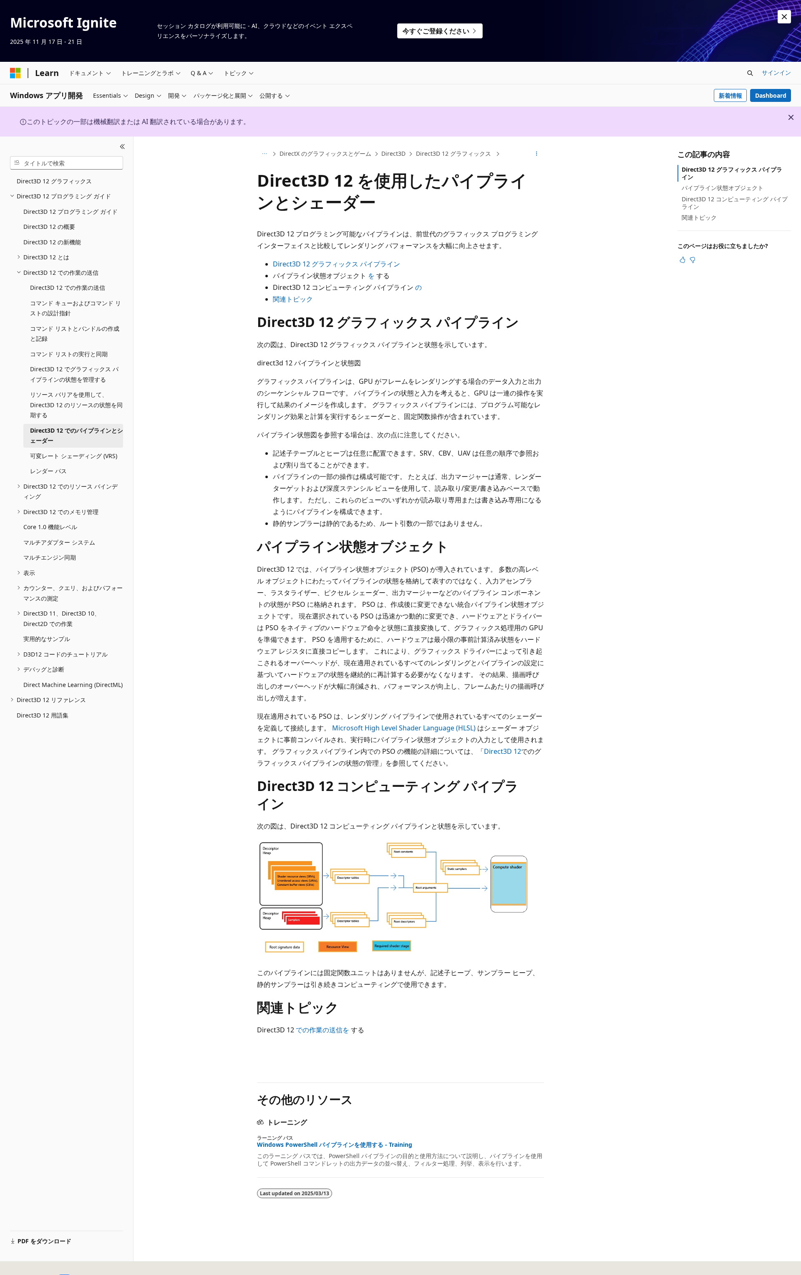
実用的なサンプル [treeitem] (46, 639)
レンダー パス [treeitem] (48, 471)
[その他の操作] (536, 154)
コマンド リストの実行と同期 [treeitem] (69, 354)
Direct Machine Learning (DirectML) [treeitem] (73, 685)
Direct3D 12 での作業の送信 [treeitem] (67, 288)
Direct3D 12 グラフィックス (454, 153)
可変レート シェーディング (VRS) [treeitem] (73, 456)
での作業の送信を (322, 1029)
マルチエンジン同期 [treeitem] (49, 557)
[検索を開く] (750, 73)
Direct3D (393, 153)
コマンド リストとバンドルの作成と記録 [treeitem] (74, 333)
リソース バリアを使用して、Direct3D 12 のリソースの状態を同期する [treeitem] (76, 404)
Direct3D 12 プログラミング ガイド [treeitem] (70, 211)
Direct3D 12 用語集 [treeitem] (42, 715)
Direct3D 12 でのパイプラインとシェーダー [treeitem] (76, 435)
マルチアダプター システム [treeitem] (59, 542)
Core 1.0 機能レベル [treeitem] (50, 527)
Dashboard (770, 95)
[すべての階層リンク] (264, 154)
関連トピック (293, 299)
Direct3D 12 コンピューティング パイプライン (735, 202)
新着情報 (730, 95)
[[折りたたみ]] (122, 146)
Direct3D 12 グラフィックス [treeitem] (54, 181)
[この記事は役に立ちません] (693, 260)
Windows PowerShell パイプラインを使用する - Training (334, 1144)
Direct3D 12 (502, 751)
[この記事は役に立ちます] (683, 260)
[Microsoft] (15, 73)
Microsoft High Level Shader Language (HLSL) (404, 728)
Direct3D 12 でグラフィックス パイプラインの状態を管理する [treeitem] (74, 374)
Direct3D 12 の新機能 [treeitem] (52, 242)
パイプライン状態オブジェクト (722, 188)
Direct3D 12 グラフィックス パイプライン (336, 264)
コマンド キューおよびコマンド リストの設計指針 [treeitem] (75, 308)
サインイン (776, 72)
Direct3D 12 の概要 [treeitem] (49, 227)
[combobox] (66, 163)
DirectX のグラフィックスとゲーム (325, 153)
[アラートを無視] (784, 16)
